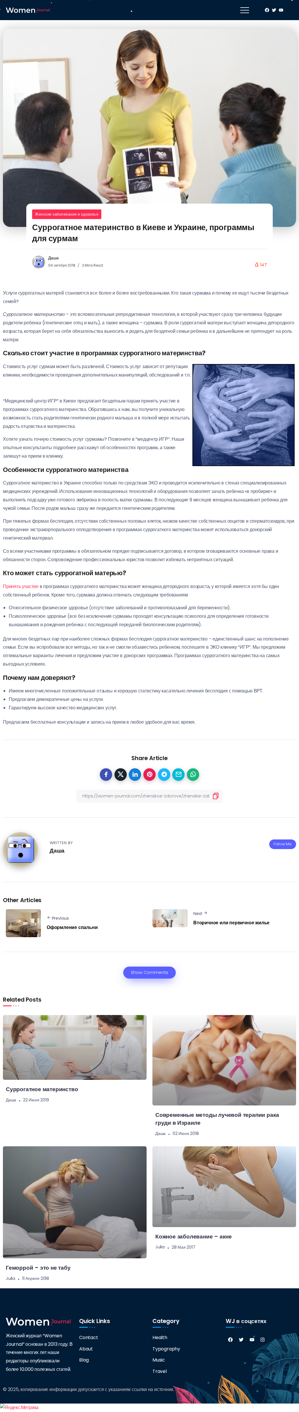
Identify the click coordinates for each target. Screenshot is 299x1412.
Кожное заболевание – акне (193, 1236)
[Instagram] (262, 1339)
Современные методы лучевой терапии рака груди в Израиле (217, 1119)
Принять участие (21, 586)
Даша (53, 258)
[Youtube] (252, 1339)
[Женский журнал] (28, 9)
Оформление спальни (72, 927)
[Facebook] (230, 1339)
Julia (10, 1278)
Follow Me (283, 843)
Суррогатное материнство (42, 1089)
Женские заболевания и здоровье (66, 214)
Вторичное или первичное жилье (231, 922)
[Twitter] (241, 1339)
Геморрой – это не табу (38, 1268)
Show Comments (149, 972)
